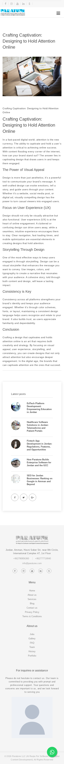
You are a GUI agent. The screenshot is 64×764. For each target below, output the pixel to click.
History (32, 651)
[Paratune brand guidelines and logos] (13, 12)
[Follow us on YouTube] (32, 571)
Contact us (32, 607)
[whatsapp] (52, 752)
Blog (32, 603)
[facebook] (6, 3)
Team (32, 647)
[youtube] (17, 3)
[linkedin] (23, 3)
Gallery (32, 638)
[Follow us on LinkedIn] (40, 571)
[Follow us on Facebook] (15, 571)
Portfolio (32, 655)
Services (32, 599)
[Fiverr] (29, 3)
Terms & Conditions (32, 616)
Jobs (32, 634)
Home (32, 590)
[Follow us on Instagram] (23, 571)
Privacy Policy (32, 612)
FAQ (32, 643)
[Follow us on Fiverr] (49, 571)
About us (32, 595)
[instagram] (12, 3)
